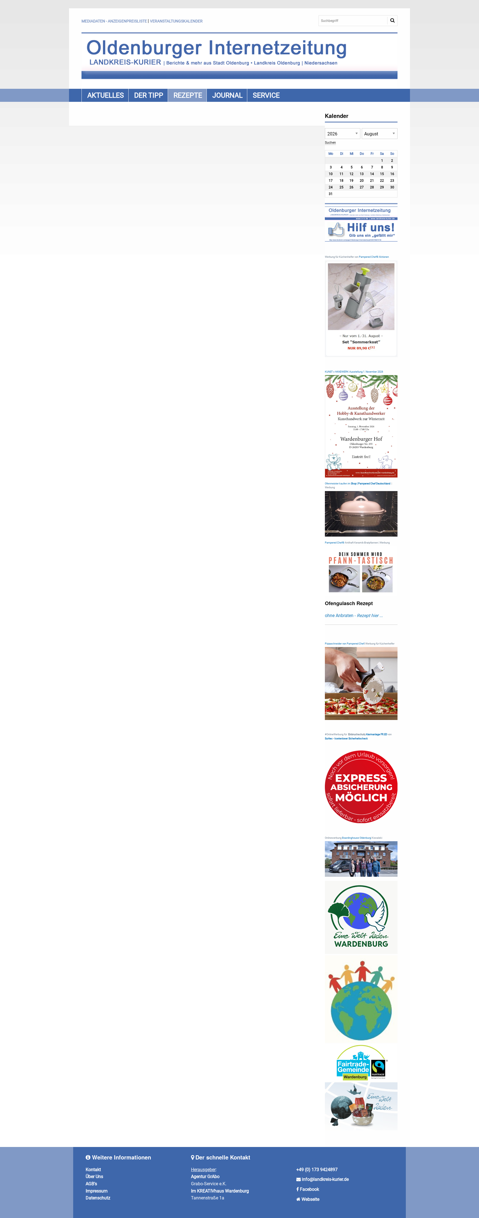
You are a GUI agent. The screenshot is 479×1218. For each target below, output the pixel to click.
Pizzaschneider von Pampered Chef (344, 643)
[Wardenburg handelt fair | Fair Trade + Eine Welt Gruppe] (361, 1062)
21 (372, 181)
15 (382, 174)
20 (362, 181)
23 (392, 181)
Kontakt (93, 1169)
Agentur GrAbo (205, 1176)
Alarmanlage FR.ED (377, 734)
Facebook (309, 1189)
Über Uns (94, 1176)
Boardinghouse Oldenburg (356, 838)
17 (331, 181)
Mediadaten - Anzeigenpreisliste (114, 21)
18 (341, 181)
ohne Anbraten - (354, 615)
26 (351, 187)
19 (351, 181)
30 (392, 187)
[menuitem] (104, 95)
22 (382, 181)
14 (372, 174)
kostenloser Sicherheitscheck (351, 738)
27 (362, 187)
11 (341, 174)
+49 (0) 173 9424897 (317, 1169)
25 (341, 187)
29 (382, 187)
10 (331, 174)
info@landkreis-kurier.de (325, 1179)
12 (351, 174)
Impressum (97, 1191)
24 (331, 187)
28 (372, 187)
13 (362, 174)
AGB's (91, 1183)
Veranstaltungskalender (176, 21)
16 (392, 174)
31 (331, 194)
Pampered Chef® (334, 542)
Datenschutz (98, 1198)
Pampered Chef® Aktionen (374, 257)
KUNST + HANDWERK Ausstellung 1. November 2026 (354, 371)
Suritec (329, 738)
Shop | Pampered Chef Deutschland (370, 483)
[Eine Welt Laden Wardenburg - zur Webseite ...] (361, 917)
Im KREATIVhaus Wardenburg (220, 1191)
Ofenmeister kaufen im (337, 483)
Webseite (310, 1199)
